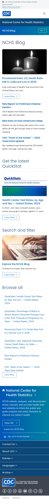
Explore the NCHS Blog (16, 264)
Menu (41, 30)
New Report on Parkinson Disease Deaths (21, 105)
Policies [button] (6, 458)
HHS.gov (6, 498)
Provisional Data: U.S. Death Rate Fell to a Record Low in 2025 (22, 80)
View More (9, 374)
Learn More (9, 96)
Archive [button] (6, 472)
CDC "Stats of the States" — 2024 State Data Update (21, 139)
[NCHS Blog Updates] (24, 247)
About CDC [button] (8, 451)
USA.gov (16, 498)
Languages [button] (8, 465)
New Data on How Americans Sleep (22, 120)
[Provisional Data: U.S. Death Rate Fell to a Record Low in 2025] (24, 61)
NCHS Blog (8, 30)
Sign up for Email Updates (19, 436)
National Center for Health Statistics (23, 22)
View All (9, 422)
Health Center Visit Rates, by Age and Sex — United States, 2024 (22, 201)
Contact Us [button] (9, 444)
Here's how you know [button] (11, 7)
